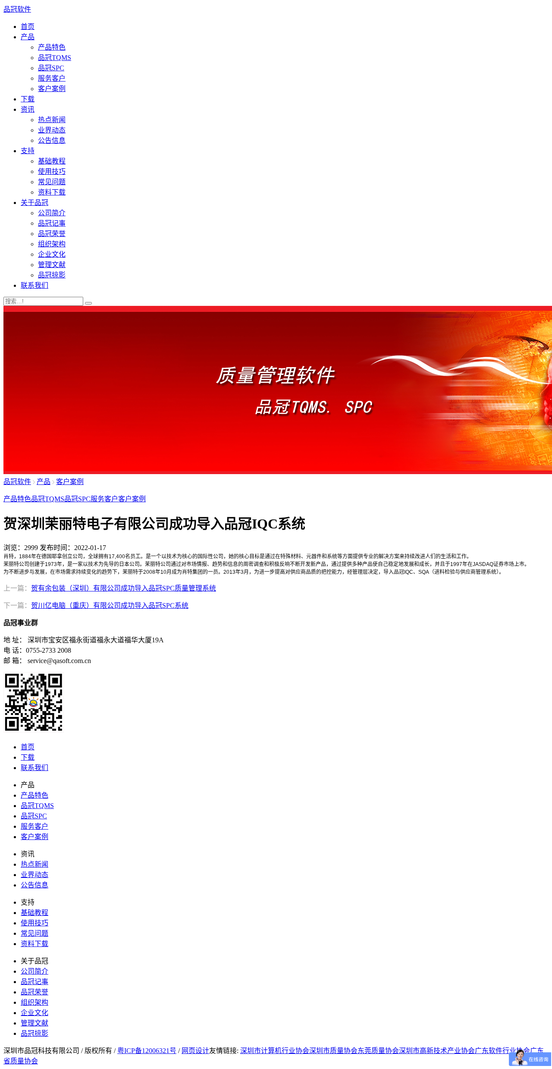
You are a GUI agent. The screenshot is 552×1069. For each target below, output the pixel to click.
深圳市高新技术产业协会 (437, 1050)
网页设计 (195, 1050)
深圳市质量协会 (333, 1050)
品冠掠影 (52, 275)
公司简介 (52, 213)
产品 (27, 37)
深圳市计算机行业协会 (274, 1050)
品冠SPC (51, 68)
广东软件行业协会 (502, 1050)
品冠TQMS (54, 57)
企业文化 (52, 254)
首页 (27, 26)
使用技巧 (52, 171)
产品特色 (52, 47)
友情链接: (223, 1050)
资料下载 (52, 192)
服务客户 (52, 78)
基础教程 (52, 161)
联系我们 (34, 285)
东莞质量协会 (378, 1050)
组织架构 (52, 244)
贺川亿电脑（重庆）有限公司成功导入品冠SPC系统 (109, 605)
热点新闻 (52, 119)
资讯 (27, 109)
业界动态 (52, 130)
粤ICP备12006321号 (146, 1050)
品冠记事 (52, 223)
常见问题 (52, 182)
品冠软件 (17, 9)
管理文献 (52, 264)
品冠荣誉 (52, 233)
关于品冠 (34, 202)
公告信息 (52, 140)
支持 (27, 150)
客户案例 (52, 88)
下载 (27, 99)
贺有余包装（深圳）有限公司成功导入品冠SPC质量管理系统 (123, 588)
